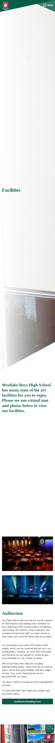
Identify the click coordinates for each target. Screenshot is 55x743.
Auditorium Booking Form (27, 701)
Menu (50, 5)
